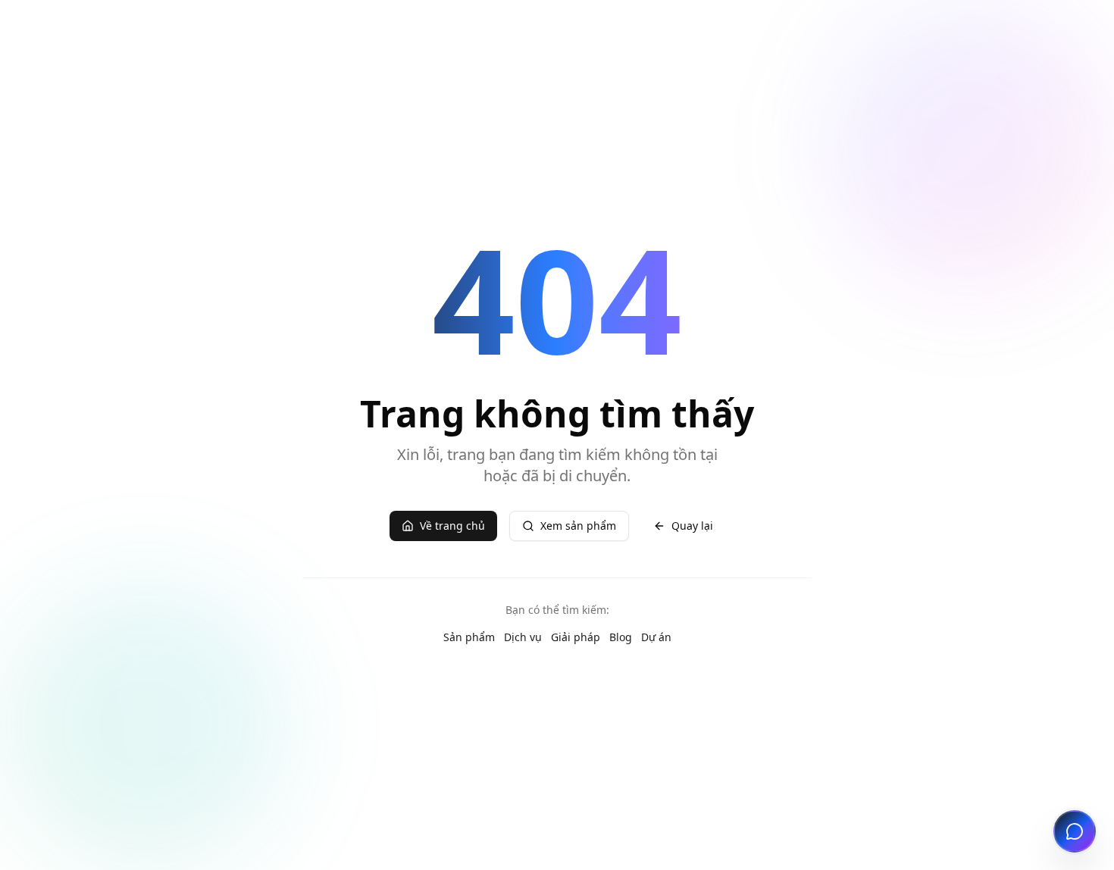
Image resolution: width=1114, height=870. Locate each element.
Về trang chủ (452, 525)
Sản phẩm (469, 637)
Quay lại (692, 525)
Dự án (656, 637)
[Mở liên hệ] (1074, 831)
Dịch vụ (523, 637)
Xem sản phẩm (578, 525)
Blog (620, 637)
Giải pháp (575, 637)
